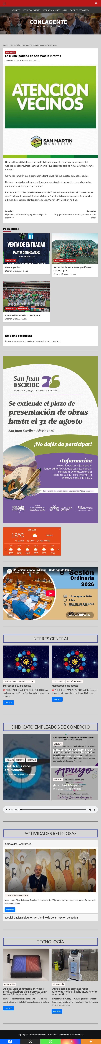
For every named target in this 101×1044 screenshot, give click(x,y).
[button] (5, 3)
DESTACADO (59, 260)
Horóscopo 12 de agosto (17, 685)
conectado (29, 341)
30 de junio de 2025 (21, 271)
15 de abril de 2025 (21, 319)
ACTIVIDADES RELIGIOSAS (16, 895)
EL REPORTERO (13, 60)
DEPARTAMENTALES (31, 10)
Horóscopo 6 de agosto (65, 685)
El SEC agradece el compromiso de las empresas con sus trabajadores (73, 751)
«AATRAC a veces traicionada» (18, 768)
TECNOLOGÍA (10, 984)
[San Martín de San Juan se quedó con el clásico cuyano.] (75, 248)
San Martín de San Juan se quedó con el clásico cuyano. (73, 269)
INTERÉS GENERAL (26, 681)
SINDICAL (20, 760)
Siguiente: (75, 214)
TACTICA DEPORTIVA (79, 10)
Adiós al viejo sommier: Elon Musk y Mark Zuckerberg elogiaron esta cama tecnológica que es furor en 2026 (25, 991)
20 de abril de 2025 (70, 274)
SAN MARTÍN (10, 52)
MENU (65, 10)
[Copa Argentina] (26, 248)
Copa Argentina (13, 267)
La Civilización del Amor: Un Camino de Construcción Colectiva (41, 917)
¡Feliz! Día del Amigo (65, 785)
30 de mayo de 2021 (29, 60)
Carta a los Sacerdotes (18, 843)
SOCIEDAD (31, 760)
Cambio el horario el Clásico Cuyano (22, 315)
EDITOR (9, 271)
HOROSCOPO (10, 681)
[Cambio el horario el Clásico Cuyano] (26, 296)
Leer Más (8, 702)
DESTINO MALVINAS (51, 10)
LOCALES (10, 760)
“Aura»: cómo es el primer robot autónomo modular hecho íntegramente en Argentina (75, 991)
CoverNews (64, 1034)
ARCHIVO (16, 10)
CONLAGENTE (48, 22)
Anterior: (26, 214)
